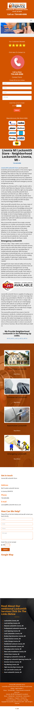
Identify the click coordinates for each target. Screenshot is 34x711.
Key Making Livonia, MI (11, 664)
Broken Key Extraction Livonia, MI (15, 636)
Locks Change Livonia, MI (12, 641)
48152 (17, 338)
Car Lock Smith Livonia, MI (12, 670)
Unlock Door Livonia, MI (11, 654)
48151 (13, 338)
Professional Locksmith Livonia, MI (15, 628)
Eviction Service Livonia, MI (12, 662)
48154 (25, 338)
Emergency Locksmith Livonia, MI (14, 657)
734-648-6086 (20, 14)
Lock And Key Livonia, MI (12, 623)
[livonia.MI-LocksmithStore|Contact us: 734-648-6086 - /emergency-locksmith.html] (17, 443)
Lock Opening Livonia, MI (12, 631)
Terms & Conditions (11, 700)
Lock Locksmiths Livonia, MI (13, 633)
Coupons (17, 698)
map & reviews (19, 688)
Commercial (19, 696)
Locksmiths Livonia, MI (11, 621)
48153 (21, 338)
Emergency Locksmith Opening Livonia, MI (17, 659)
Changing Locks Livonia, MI (12, 649)
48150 (8, 338)
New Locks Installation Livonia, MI (15, 651)
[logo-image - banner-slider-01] (17, 28)
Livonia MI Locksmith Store (9, 168)
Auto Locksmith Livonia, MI (13, 672)
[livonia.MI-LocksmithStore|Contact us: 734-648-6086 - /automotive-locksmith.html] (17, 414)
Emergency (10, 698)
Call (17, 708)
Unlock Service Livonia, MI (12, 639)
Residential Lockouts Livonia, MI (14, 644)
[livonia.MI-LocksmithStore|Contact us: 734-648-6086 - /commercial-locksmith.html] (17, 386)
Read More (17, 374)
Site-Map (25, 700)
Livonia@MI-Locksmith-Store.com (11, 505)
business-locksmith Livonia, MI (14, 646)
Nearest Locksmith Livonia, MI (13, 626)
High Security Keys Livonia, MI (13, 667)
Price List (19, 700)
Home (5, 696)
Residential (11, 696)
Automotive (26, 696)
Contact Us (24, 698)
